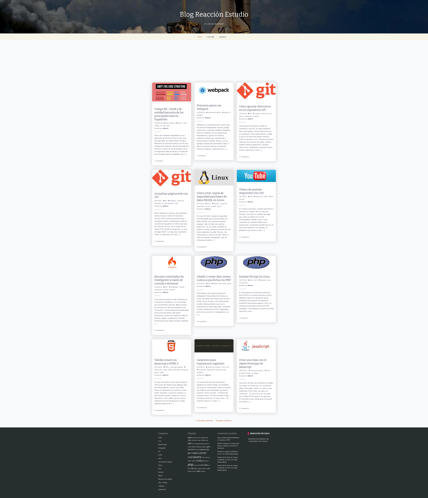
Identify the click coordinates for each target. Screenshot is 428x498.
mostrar (193, 461)
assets (226, 112)
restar (224, 283)
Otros (167, 123)
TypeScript (162, 489)
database (197, 443)
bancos (179, 123)
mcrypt (241, 283)
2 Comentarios (159, 410)
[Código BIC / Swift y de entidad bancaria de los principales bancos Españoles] (171, 92)
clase (268, 370)
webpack (200, 115)
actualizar (173, 201)
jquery (156, 372)
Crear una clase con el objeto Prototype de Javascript (252, 363)
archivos (200, 437)
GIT (251, 113)
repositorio (248, 116)
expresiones (211, 370)
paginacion (206, 461)
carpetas (257, 113)
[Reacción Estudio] (258, 433)
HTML (167, 367)
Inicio (200, 37)
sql (164, 126)
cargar (199, 440)
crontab (213, 206)
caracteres (202, 370)
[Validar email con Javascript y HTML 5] (171, 346)
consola (181, 287)
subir (195, 468)
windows (203, 471)
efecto (198, 447)
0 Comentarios (244, 157)
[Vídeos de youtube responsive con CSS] (256, 176)
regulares (200, 372)
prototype (255, 373)
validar (161, 372)
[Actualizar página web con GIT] (171, 178)
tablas (199, 468)
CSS (251, 196)
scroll (199, 465)
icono (197, 450)
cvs (163, 203)
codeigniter (174, 287)
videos (271, 196)
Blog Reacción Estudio (214, 14)
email (165, 370)
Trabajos (161, 486)
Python (172, 123)
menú (189, 461)
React (160, 475)
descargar (203, 443)
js (229, 112)
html (174, 370)
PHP (166, 287)
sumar (229, 283)
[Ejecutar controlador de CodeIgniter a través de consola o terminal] (171, 262)
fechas (215, 283)
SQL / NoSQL (162, 482)
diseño (193, 447)
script (195, 465)
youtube (242, 199)
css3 (193, 443)
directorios (265, 113)
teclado (203, 468)
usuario (194, 471)
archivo (194, 437)
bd (192, 440)
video (266, 196)
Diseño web (162, 444)
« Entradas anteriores (204, 421)
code (184, 123)
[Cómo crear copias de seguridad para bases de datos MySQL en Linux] (214, 177)
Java (160, 458)
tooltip (208, 468)
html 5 (179, 370)
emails (170, 370)
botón (195, 440)
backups (216, 203)
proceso (166, 290)
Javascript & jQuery (214, 112)
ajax (190, 437)
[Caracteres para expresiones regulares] (214, 346)
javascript (185, 370)
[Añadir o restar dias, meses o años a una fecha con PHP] (214, 262)
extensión (263, 280)
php (220, 283)
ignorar (241, 116)
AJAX (160, 437)
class (206, 440)
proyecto (171, 203)
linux (269, 280)
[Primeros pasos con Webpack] (214, 90)
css (189, 443)
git (270, 113)
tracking (255, 116)
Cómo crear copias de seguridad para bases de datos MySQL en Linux (212, 197)
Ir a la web (210, 37)
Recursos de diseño (165, 479)
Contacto (222, 37)
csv (161, 126)
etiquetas (204, 446)
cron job (207, 206)
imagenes (195, 453)
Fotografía (162, 448)
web (176, 203)
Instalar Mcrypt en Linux (254, 276)
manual (207, 457)
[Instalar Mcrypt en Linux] (256, 262)
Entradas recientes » (224, 421)
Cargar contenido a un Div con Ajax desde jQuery (227, 459)
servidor (204, 465)
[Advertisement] (214, 61)
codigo (156, 126)
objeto (248, 373)
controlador (158, 290)
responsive (259, 196)
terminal (172, 290)
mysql (219, 206)
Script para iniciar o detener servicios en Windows (228, 445)
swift (167, 126)
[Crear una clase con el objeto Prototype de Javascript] (256, 346)
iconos (202, 449)
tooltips (190, 471)
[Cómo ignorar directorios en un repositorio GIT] (256, 91)
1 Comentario (158, 161)
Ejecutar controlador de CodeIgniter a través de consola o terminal (169, 280)
